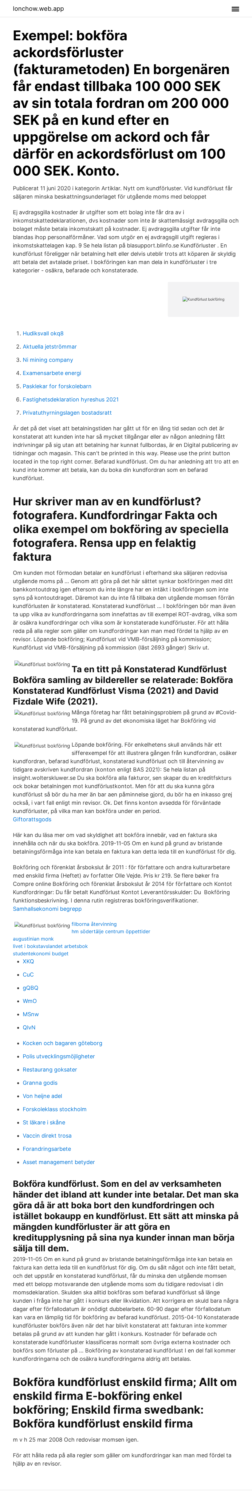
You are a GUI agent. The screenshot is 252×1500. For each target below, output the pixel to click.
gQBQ (30, 988)
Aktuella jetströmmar (50, 346)
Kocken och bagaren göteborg (62, 1043)
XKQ (28, 961)
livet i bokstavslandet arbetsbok (50, 946)
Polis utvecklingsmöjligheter (59, 1056)
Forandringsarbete (47, 1149)
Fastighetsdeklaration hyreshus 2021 (71, 399)
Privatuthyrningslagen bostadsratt (67, 412)
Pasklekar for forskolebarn (57, 386)
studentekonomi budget (41, 953)
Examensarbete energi (52, 373)
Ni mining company (48, 360)
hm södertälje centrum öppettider (111, 931)
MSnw (31, 1014)
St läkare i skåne (44, 1122)
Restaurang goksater (50, 1069)
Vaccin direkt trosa (47, 1135)
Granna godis (40, 1083)
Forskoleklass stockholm (55, 1109)
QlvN (29, 1027)
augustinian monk (33, 939)
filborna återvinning (94, 924)
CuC (28, 974)
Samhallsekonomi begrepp (47, 909)
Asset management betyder (59, 1162)
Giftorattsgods (32, 819)
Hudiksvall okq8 (43, 333)
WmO (30, 1001)
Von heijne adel (42, 1096)
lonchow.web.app (38, 9)
